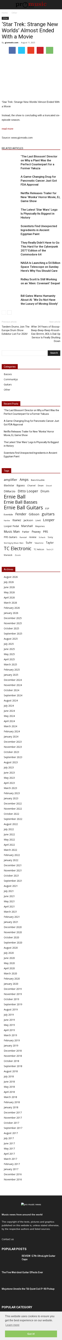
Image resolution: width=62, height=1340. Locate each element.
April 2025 (9, 659)
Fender (20, 514)
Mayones (40, 526)
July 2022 (9, 829)
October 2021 (11, 875)
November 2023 (13, 746)
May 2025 (9, 654)
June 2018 (9, 1081)
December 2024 (13, 680)
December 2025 (13, 618)
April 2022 (9, 844)
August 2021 (11, 885)
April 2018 (9, 1091)
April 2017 (9, 1153)
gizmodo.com (11, 42)
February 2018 (12, 1102)
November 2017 (13, 1117)
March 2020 (10, 973)
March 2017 (10, 1158)
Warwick (8, 555)
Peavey (36, 532)
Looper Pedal (11, 526)
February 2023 (12, 793)
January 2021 (11, 922)
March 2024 (10, 726)
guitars (48, 514)
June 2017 (9, 1143)
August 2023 (11, 762)
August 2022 (11, 824)
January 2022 (11, 860)
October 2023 (11, 752)
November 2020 (13, 932)
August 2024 (11, 700)
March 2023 (10, 788)
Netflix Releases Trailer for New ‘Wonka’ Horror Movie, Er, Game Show (40, 197)
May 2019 (9, 1025)
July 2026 (9, 582)
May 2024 (9, 716)
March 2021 (10, 911)
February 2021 (12, 916)
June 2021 (9, 896)
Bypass (21, 485)
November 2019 (13, 994)
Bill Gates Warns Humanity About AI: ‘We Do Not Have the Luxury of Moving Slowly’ (39, 299)
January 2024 (11, 736)
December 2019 (13, 988)
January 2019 (11, 1045)
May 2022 (9, 839)
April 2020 (9, 968)
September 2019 (13, 1004)
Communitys (11, 379)
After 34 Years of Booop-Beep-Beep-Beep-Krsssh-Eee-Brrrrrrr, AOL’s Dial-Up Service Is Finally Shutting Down (45, 334)
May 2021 (9, 901)
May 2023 (9, 777)
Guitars (8, 384)
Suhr (29, 542)
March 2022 (10, 849)
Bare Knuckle (38, 480)
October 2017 (11, 1122)
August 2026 (11, 577)
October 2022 (11, 813)
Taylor (50, 543)
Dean (41, 485)
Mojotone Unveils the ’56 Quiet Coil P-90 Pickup (28, 1288)
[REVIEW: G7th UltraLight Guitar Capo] (10, 1260)
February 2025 (12, 669)
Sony (50, 537)
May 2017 (9, 1148)
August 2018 (11, 1071)
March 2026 (10, 602)
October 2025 (11, 628)
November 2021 (13, 870)
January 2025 (11, 674)
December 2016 (13, 1174)
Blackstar (9, 485)
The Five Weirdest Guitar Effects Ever (22, 1272)
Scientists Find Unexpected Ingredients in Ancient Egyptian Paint (39, 230)
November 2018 (13, 1055)
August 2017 (11, 1133)
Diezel (49, 485)
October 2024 (11, 690)
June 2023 (9, 772)
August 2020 (11, 947)
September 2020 (13, 942)
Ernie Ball (14, 497)
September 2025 (13, 633)
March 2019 (10, 1035)
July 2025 (9, 643)
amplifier (10, 480)
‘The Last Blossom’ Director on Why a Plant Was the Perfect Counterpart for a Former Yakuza (31, 412)
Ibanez (16, 520)
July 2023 (9, 767)
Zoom (18, 555)
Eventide (8, 514)
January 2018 (11, 1107)
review (32, 537)
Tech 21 (49, 549)
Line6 (38, 520)
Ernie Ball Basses (20, 502)
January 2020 (11, 983)
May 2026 (9, 592)
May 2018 (9, 1086)
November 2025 (13, 623)
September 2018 (13, 1066)
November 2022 (13, 808)
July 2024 (9, 705)
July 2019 (9, 1014)
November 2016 (13, 1179)
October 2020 (11, 937)
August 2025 (11, 638)
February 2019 (12, 1040)
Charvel (31, 485)
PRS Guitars (10, 537)
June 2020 (9, 958)
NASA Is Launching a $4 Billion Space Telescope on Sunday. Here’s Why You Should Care (40, 266)
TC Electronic (17, 548)
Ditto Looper (28, 491)
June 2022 (9, 834)
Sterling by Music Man (13, 543)
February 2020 (12, 978)
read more (7, 128)
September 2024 (13, 695)
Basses (8, 374)
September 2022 (13, 819)
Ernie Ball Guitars (23, 507)
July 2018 (9, 1076)
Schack (42, 537)
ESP (47, 508)
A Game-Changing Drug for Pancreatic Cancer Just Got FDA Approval (39, 180)
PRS (45, 531)
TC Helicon (39, 549)
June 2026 (9, 587)
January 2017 (11, 1169)
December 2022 (13, 803)
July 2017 (9, 1138)
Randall (23, 537)
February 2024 (12, 731)
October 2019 (11, 999)
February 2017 (12, 1164)
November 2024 (13, 685)
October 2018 (11, 1061)
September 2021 (13, 880)
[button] (57, 4)
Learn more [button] (12, 1325)
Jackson (28, 520)
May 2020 (9, 963)
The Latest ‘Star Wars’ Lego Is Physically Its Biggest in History (39, 213)
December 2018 (13, 1050)
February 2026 (12, 607)
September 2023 (13, 757)
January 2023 (11, 798)
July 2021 (9, 891)
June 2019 (9, 1019)
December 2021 (13, 865)
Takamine (39, 543)
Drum (44, 491)
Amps (24, 479)
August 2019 (11, 1009)
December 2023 (13, 741)
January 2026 (11, 613)
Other (5, 18)
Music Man (12, 531)
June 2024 (9, 710)
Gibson (34, 514)
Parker (25, 531)
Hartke (7, 520)
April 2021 (9, 906)
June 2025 (9, 649)
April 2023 (9, 782)
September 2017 (13, 1128)
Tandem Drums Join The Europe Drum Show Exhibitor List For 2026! (15, 330)
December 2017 (13, 1112)
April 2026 (9, 597)
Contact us (8, 1239)
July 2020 (9, 952)
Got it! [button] (31, 1333)
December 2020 (13, 927)
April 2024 (9, 721)
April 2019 (9, 1030)
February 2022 (12, 855)
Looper (48, 520)
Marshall (27, 526)
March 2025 (10, 664)
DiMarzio (9, 491)
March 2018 (10, 1097)
